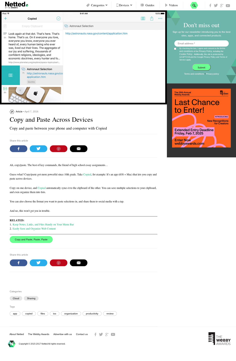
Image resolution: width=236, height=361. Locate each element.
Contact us (82, 334)
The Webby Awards (38, 334)
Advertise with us (62, 334)
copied (28, 313)
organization (71, 313)
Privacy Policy (205, 51)
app (15, 313)
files (43, 313)
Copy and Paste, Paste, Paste (31, 239)
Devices (124, 5)
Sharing (31, 298)
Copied (87, 174)
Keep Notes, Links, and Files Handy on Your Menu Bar (43, 224)
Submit (201, 67)
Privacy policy (212, 74)
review (110, 313)
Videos (173, 5)
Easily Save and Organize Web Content (34, 228)
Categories (97, 5)
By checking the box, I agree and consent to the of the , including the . (203, 54)
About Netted (17, 334)
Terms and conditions (194, 74)
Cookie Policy (185, 54)
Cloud (16, 298)
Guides (149, 5)
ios (54, 313)
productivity (92, 313)
